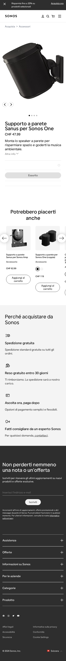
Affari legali (7, 626)
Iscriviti (33, 502)
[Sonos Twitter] (14, 616)
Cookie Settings (41, 637)
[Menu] (59, 16)
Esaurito (33, 175)
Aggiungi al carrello (18, 279)
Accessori (24, 26)
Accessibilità (8, 632)
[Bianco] (59, 165)
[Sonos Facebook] (4, 616)
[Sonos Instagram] (9, 616)
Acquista (10, 26)
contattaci (41, 435)
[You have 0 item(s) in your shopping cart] (53, 16)
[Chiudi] (4, 4)
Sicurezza (7, 637)
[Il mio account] (43, 16)
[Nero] (37, 269)
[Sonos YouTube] (19, 616)
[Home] (11, 16)
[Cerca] (48, 16)
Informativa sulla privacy (45, 626)
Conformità (38, 632)
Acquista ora (57, 3)
